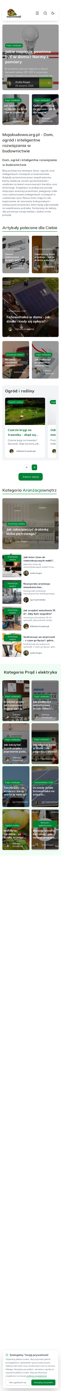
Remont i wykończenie (45, 824)
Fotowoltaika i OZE (16, 311)
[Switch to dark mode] (53, 13)
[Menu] (37, 13)
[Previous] (27, 467)
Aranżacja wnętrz (43, 249)
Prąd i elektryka (14, 45)
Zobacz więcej (31, 476)
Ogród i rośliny (15, 402)
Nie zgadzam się (17, 1382)
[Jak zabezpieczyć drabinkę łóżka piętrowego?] (30, 523)
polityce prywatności (37, 1376)
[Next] (34, 467)
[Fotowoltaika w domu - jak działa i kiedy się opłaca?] (30, 307)
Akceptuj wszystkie (43, 1382)
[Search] (45, 13)
